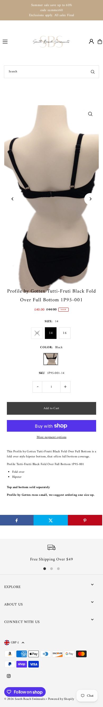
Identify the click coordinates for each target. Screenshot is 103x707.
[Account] (91, 41)
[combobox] (51, 71)
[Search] (92, 71)
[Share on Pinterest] (85, 520)
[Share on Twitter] (51, 520)
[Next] (90, 199)
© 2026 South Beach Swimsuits (24, 699)
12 (37, 333)
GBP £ (15, 642)
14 (51, 333)
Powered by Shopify (61, 699)
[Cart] (100, 41)
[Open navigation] (15, 41)
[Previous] (13, 199)
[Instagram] (9, 676)
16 (65, 333)
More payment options (52, 437)
